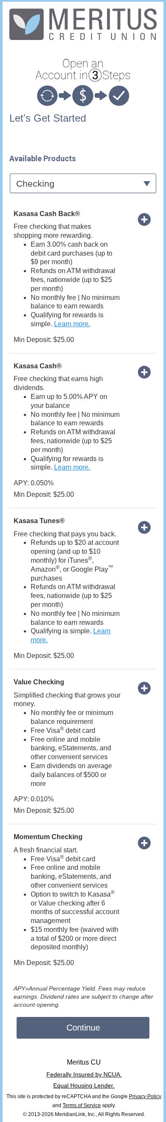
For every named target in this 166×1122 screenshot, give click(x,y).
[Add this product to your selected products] (144, 219)
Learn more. (72, 323)
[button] (83, 183)
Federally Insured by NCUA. (84, 1074)
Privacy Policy (145, 1096)
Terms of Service (82, 1105)
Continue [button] (83, 1027)
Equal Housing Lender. (83, 1085)
